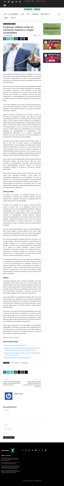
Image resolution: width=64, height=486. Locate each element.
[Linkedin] (12, 2)
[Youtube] (5, 5)
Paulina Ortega (8, 35)
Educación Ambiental (14, 362)
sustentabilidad (24, 362)
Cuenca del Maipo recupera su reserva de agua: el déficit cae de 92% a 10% (10, 463)
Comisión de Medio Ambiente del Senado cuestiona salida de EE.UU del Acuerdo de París (11, 383)
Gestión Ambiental (11, 21)
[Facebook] (5, 2)
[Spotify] (36, 450)
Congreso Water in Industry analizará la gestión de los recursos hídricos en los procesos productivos (32, 384)
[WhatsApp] (11, 38)
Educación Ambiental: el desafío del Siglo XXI (17, 357)
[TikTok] (16, 2)
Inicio (4, 21)
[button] (59, 14)
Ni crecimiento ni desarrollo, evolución (15, 345)
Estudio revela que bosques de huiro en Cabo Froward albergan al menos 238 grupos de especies (10, 459)
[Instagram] (8, 2)
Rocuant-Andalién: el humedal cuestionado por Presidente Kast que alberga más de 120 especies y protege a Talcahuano (10, 467)
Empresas (19, 21)
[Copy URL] (26, 38)
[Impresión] (22, 38)
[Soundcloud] (32, 450)
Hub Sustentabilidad (13, 337)
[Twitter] (20, 2)
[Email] (19, 38)
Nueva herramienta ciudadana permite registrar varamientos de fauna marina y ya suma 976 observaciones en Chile (10, 471)
